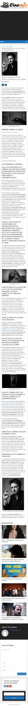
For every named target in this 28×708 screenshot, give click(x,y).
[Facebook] (5, 686)
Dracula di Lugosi (9, 404)
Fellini (3, 428)
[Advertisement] (14, 26)
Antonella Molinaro (15, 630)
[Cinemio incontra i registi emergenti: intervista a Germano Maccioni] (14, 551)
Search (13, 697)
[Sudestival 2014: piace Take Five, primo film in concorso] (14, 590)
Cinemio (9, 704)
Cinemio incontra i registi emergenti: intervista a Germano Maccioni (13, 560)
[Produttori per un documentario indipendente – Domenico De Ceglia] (14, 609)
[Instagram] (8, 686)
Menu (2, 41)
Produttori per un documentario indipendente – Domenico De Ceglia (12, 618)
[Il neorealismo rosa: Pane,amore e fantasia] (14, 570)
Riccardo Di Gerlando (11, 328)
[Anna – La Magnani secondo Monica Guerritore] (14, 532)
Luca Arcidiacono (13, 132)
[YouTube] (10, 686)
